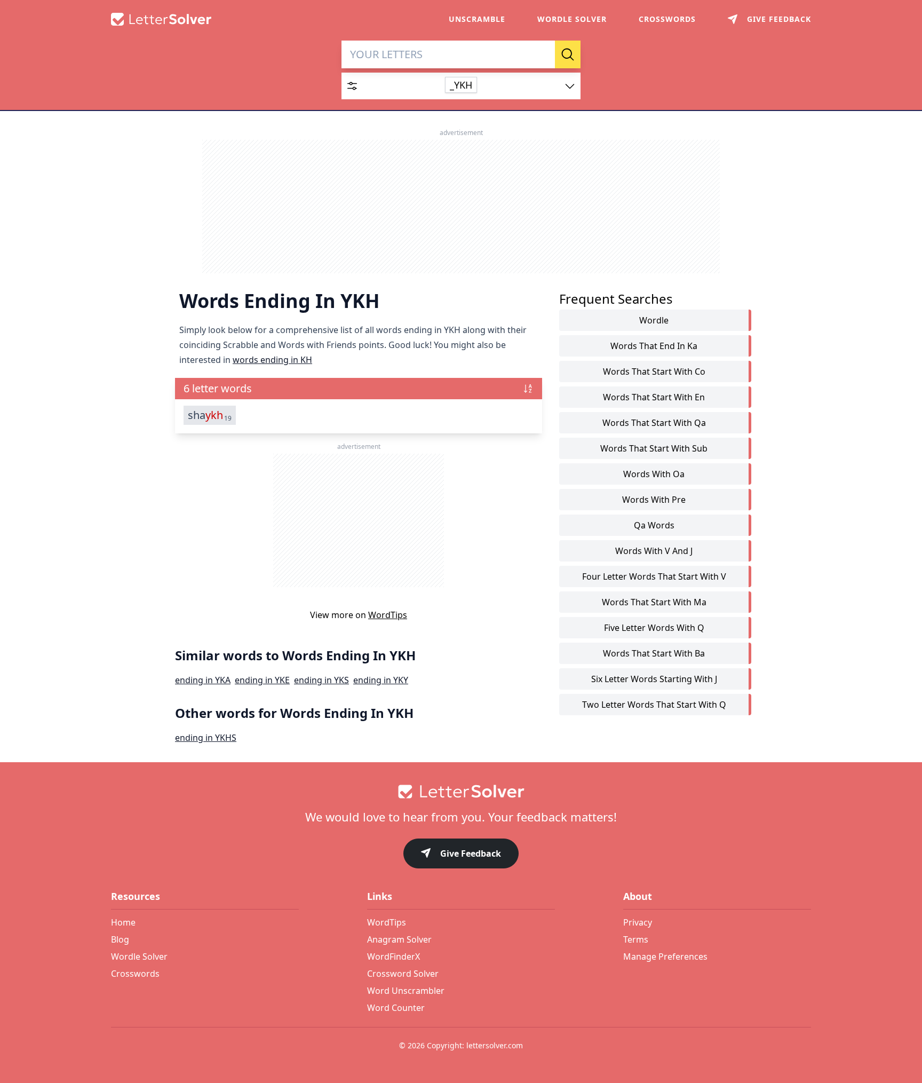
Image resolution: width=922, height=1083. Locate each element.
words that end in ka (653, 346)
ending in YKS (321, 680)
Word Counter (396, 1008)
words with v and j (654, 551)
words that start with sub (654, 448)
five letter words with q (654, 628)
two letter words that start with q (654, 704)
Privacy (637, 922)
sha (210, 415)
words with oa (654, 474)
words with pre (654, 499)
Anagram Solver (399, 939)
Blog (120, 939)
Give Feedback (470, 853)
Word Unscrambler (405, 991)
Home (123, 922)
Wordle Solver (572, 19)
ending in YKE (262, 680)
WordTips (387, 615)
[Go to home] (461, 792)
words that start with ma (654, 602)
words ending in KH (272, 360)
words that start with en (654, 397)
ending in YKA (202, 680)
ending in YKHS (205, 738)
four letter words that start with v (654, 576)
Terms (635, 939)
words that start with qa (654, 423)
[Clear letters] (543, 54)
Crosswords (667, 19)
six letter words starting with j (654, 679)
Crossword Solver (403, 973)
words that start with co (654, 371)
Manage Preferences (665, 956)
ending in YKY (380, 680)
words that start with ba (654, 653)
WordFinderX (393, 956)
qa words (654, 525)
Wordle (654, 320)
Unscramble (477, 19)
